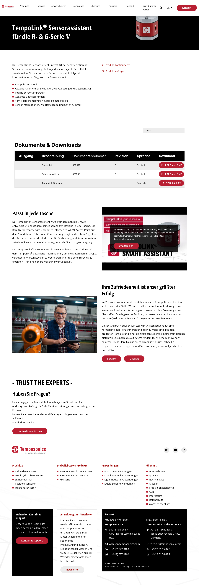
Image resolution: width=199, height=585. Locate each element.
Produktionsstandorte (161, 487)
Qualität (134, 358)
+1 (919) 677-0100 (119, 549)
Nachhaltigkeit (157, 479)
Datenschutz (156, 499)
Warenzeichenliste (159, 504)
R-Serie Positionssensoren (76, 471)
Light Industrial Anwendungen (121, 479)
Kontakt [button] (130, 5)
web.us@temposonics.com (124, 544)
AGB (151, 491)
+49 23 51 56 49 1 (160, 554)
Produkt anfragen (115, 71)
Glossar (153, 483)
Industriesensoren (25, 471)
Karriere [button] (113, 5)
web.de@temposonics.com (166, 544)
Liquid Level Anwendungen (119, 483)
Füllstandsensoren (25, 487)
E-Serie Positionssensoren (74, 475)
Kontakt (186, 7)
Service (41, 5)
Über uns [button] (96, 5)
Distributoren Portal (149, 7)
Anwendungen (58, 5)
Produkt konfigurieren (117, 65)
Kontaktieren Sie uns (30, 431)
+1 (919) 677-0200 (119, 554)
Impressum (155, 495)
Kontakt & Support (32, 540)
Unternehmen (157, 471)
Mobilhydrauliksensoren (29, 475)
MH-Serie (65, 479)
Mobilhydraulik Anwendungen (121, 475)
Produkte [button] (24, 5)
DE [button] (168, 7)
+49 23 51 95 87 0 (160, 549)
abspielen (127, 245)
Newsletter (72, 569)
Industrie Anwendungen (118, 471)
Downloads (78, 5)
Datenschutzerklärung (124, 239)
